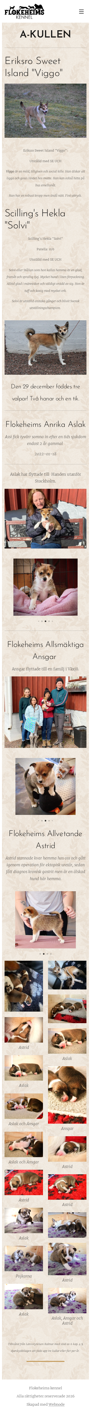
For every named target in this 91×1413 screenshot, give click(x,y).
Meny (81, 11)
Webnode (57, 1404)
